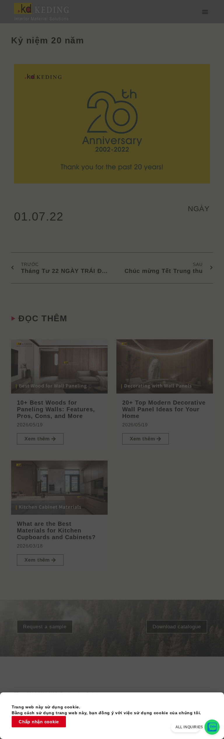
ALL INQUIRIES (189, 727)
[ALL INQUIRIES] (212, 727)
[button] (205, 12)
